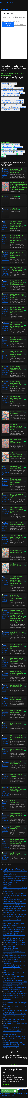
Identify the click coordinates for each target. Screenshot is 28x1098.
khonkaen (10, 93)
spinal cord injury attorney (9, 88)
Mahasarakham (6, 107)
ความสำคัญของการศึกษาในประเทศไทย (14, 942)
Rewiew (16, 98)
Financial (17, 102)
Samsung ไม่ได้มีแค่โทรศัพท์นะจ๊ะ (12, 1042)
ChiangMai (15, 107)
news (22, 151)
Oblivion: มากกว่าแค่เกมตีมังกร (12, 1031)
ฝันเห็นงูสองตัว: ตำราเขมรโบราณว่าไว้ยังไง (15, 955)
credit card (9, 95)
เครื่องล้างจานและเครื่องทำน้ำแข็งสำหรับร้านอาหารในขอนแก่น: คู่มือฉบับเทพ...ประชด (14, 920)
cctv (15, 149)
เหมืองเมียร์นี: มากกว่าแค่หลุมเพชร (12, 1001)
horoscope (5, 84)
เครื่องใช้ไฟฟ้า (7, 884)
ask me (4, 3)
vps (13, 86)
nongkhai (4, 91)
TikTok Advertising (7, 98)
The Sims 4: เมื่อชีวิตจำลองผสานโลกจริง (14, 1014)
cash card (16, 95)
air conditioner (7, 149)
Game (14, 84)
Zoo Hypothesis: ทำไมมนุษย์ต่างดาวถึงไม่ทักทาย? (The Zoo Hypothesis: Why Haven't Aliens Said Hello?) (15, 984)
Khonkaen (23, 107)
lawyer (3, 93)
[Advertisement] (14, 44)
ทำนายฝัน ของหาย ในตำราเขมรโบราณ (14, 1029)
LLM (10, 84)
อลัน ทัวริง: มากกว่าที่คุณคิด (11, 1027)
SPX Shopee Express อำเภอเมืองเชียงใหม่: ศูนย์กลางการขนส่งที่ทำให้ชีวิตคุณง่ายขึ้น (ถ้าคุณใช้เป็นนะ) (15, 890)
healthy (22, 93)
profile (20, 154)
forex (3, 95)
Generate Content (8, 24)
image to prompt (8, 151)
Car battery (16, 144)
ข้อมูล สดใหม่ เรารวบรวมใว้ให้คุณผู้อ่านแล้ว (13, 869)
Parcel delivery (19, 100)
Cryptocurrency (6, 86)
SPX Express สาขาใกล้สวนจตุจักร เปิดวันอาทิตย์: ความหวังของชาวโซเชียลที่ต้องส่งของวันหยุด (14, 895)
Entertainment (7, 147)
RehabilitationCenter (8, 100)
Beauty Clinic (6, 144)
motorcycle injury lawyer (15, 91)
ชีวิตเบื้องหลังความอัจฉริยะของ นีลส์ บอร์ (14, 1048)
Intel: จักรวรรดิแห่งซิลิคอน (10, 1021)
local (16, 151)
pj (3, 154)
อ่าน (15, 1090)
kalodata (16, 93)
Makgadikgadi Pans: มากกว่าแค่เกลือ (13, 1019)
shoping (20, 88)
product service (11, 154)
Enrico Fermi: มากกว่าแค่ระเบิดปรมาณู (14, 1036)
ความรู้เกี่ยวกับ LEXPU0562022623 (12, 980)
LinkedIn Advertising (8, 102)
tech (22, 102)
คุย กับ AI (10, 3)
